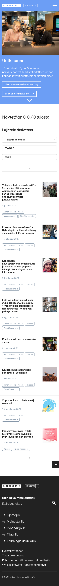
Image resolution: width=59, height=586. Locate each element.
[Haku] (54, 503)
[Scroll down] (29, 99)
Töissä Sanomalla (15, 139)
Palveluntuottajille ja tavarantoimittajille (26, 560)
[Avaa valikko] (54, 6)
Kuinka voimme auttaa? (18, 498)
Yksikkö (9, 148)
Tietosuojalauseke (13, 555)
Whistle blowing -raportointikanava (24, 564)
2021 (8, 157)
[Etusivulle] (11, 5)
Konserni (29, 5)
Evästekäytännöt (12, 551)
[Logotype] (11, 486)
